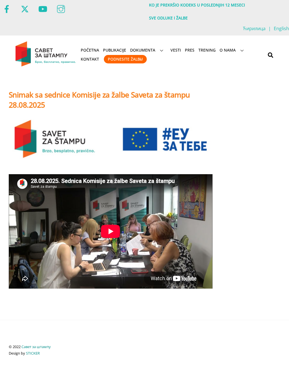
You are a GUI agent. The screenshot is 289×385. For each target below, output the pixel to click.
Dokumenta (142, 50)
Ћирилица (254, 28)
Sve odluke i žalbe (168, 18)
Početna (90, 50)
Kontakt (90, 59)
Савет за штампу (36, 346)
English (281, 28)
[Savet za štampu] (46, 65)
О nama (228, 50)
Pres (189, 50)
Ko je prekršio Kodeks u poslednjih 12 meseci (197, 5)
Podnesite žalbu (125, 59)
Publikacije (114, 50)
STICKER (33, 353)
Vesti (175, 50)
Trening (207, 50)
